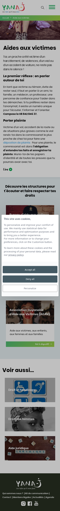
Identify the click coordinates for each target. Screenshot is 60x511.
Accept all (30, 269)
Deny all (30, 278)
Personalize (30, 288)
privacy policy (16, 254)
